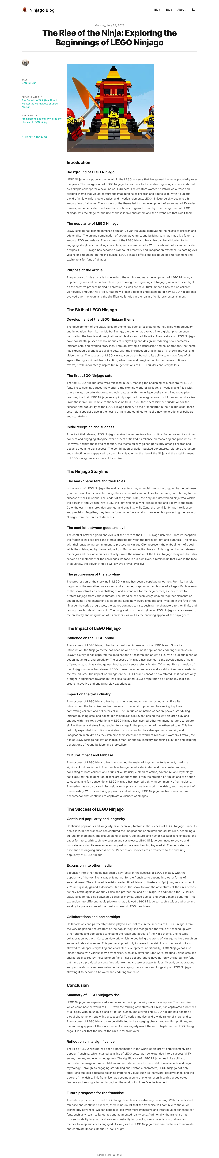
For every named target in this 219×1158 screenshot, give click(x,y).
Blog (157, 9)
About (181, 9)
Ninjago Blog (104, 1154)
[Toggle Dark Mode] (193, 9)
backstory (29, 82)
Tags (169, 9)
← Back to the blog (34, 137)
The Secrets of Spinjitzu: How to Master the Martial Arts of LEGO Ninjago (40, 103)
